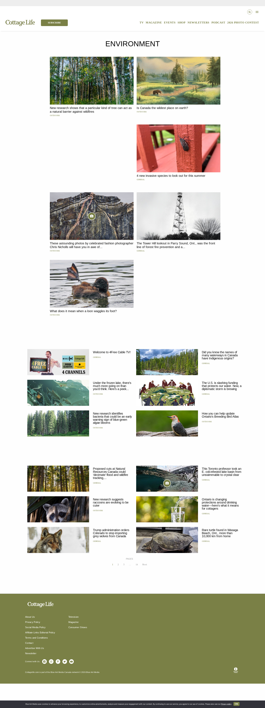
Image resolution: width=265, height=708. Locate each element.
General (141, 179)
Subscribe (54, 22)
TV (142, 22)
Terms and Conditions (36, 637)
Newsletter (30, 653)
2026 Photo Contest (243, 22)
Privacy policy (226, 704)
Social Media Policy (35, 627)
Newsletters (198, 22)
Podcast (218, 22)
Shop (181, 22)
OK (236, 704)
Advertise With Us (34, 648)
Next (144, 564)
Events (169, 22)
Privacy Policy (32, 622)
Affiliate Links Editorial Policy (40, 632)
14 (137, 564)
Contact (29, 643)
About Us (30, 617)
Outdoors (55, 115)
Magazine (154, 22)
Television (73, 617)
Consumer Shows (77, 627)
